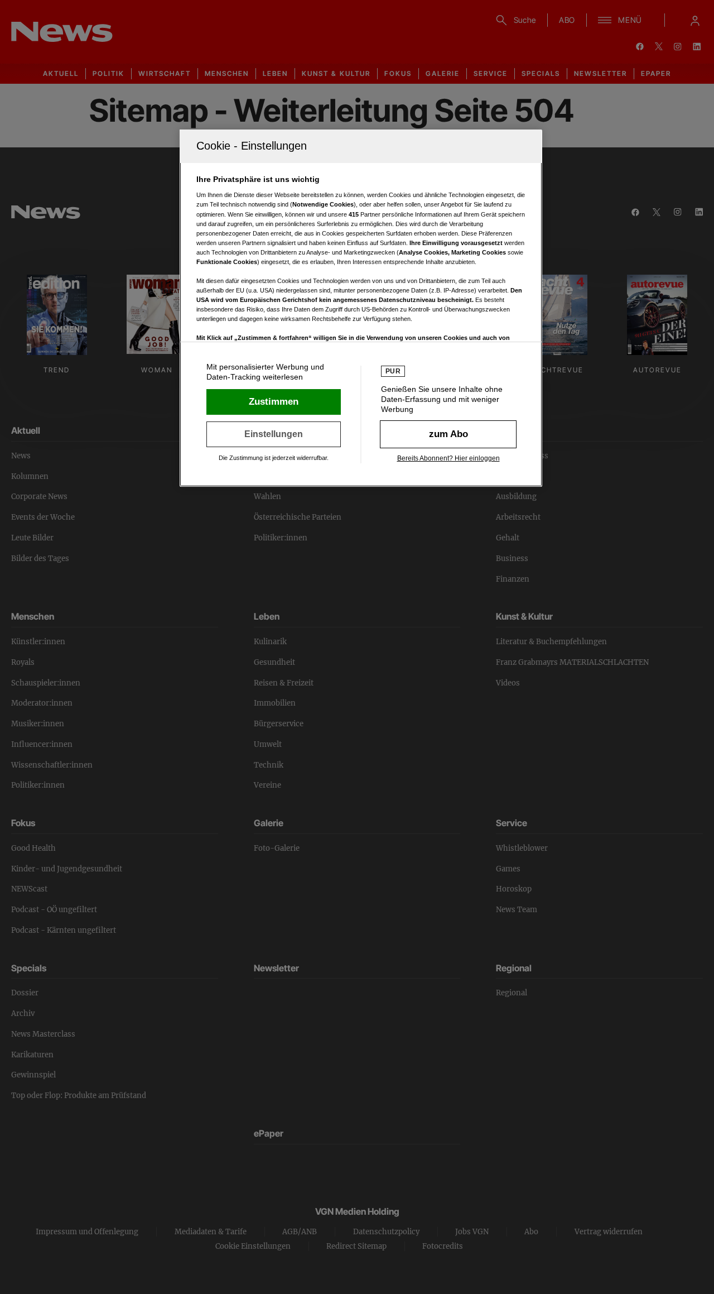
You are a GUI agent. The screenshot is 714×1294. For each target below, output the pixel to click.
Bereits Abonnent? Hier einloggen (448, 458)
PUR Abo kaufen (448, 434)
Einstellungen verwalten (273, 434)
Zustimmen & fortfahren (273, 402)
